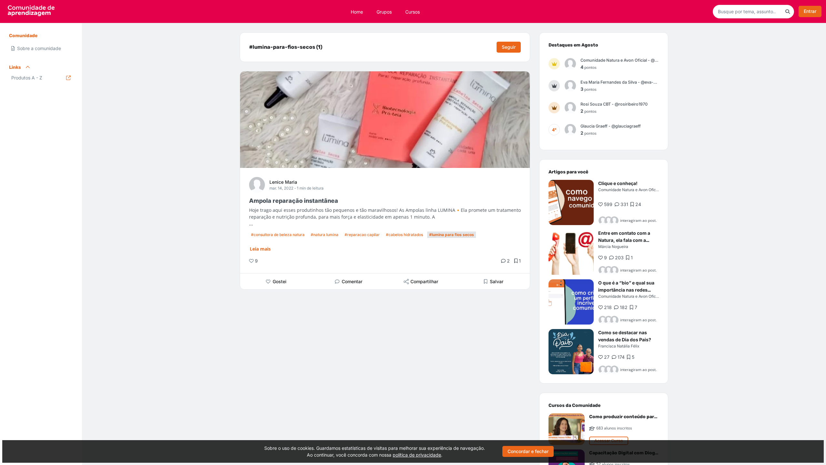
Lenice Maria (283, 182)
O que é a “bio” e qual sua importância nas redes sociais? (626, 290)
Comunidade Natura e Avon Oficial (629, 189)
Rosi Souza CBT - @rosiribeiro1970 (614, 104)
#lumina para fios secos (451, 234)
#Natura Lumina (324, 234)
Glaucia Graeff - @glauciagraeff (610, 126)
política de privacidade (417, 455)
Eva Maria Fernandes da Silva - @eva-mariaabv (619, 82)
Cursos (412, 11)
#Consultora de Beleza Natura (278, 234)
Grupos (384, 11)
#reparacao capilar (362, 234)
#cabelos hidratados (404, 234)
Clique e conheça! (618, 183)
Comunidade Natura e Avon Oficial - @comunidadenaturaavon (619, 60)
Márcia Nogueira (613, 246)
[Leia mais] (571, 202)
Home (357, 11)
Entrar (810, 11)
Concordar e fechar (528, 451)
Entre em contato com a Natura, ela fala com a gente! (624, 240)
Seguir (509, 47)
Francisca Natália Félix (618, 346)
